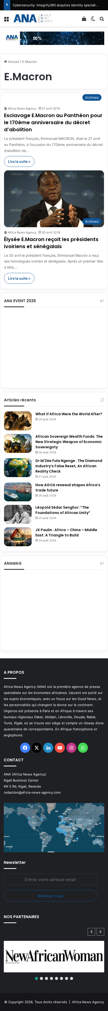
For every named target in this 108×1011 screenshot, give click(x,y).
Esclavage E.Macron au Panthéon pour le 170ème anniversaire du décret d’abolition (53, 122)
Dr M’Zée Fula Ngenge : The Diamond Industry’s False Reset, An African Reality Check (68, 466)
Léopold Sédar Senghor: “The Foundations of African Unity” (62, 510)
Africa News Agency (22, 108)
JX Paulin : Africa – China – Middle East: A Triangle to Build (66, 532)
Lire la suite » (19, 161)
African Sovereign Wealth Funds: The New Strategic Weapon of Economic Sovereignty (69, 442)
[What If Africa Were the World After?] (18, 420)
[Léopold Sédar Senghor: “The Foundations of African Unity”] (18, 514)
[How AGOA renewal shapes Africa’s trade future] (18, 491)
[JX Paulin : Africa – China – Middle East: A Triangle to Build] (18, 536)
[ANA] (33, 18)
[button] (100, 932)
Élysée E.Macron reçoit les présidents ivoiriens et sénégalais (51, 243)
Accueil (13, 62)
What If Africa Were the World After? (68, 414)
